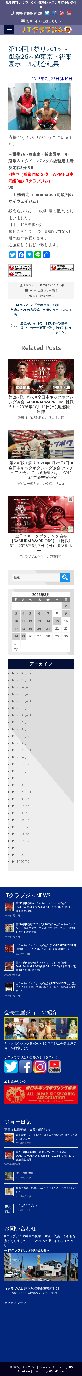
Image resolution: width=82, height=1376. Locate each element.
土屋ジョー (30, 285)
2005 (20, 820)
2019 (20, 722)
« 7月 (15, 649)
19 (30, 628)
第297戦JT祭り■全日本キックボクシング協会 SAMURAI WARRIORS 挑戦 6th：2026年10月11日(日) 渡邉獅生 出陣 (45, 907)
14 (48, 621)
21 (48, 628)
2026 (20, 673)
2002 (20, 841)
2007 (20, 806)
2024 (20, 687)
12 (30, 621)
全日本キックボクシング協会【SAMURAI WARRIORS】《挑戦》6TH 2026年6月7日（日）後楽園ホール (46, 947)
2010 (20, 785)
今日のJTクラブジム (27, 1205)
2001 (20, 847)
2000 (20, 855)
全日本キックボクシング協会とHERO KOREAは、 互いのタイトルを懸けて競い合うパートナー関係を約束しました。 (46, 987)
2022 (20, 701)
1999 (20, 861)
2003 (20, 834)
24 (16, 636)
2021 (20, 708)
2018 (20, 729)
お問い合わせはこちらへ (43, 21)
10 (16, 621)
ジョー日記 (17, 1121)
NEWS (33, 290)
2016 (20, 743)
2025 (20, 680)
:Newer (42, 309)
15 (57, 621)
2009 (20, 792)
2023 (20, 694)
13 (39, 621)
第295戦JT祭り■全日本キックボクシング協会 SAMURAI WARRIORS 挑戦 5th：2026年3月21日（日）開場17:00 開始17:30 (47, 966)
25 (23, 636)
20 (39, 628)
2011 (20, 778)
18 (23, 628)
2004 (20, 827)
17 (16, 628)
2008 (20, 799)
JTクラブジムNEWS (27, 895)
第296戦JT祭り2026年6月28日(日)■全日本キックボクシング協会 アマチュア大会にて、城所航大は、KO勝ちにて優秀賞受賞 (46, 928)
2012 (20, 771)
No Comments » (43, 296)
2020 (20, 715)
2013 (20, 764)
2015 (20, 750)
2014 (20, 757)
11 (23, 621)
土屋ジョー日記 (47, 290)
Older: (39, 328)
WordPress (56, 1371)
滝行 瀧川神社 (24, 1173)
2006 (20, 813)
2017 (20, 736)
